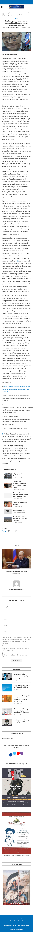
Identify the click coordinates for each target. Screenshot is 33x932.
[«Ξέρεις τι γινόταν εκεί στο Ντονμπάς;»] (8, 476)
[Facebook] (14, 2)
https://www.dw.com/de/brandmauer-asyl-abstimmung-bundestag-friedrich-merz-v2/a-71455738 (16, 389)
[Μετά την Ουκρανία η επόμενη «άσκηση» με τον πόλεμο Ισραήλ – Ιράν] (8, 495)
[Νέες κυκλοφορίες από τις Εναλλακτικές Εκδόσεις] (7, 687)
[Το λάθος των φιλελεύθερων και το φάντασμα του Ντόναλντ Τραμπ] (8, 485)
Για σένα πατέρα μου (19, 510)
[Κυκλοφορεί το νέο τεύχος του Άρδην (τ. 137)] (7, 722)
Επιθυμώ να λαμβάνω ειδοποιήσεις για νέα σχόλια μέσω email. (15, 649)
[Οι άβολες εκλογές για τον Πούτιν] (16, 559)
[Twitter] (14, 919)
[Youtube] (18, 919)
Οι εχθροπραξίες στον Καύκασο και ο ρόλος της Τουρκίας (20, 518)
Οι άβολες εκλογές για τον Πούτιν (16, 571)
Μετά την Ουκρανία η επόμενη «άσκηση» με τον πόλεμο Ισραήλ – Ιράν (20, 494)
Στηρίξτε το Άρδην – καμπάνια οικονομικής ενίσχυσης (21, 676)
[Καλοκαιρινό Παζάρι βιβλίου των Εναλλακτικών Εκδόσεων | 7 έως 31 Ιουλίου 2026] (7, 698)
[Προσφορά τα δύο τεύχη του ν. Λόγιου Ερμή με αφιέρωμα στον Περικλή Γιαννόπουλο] (7, 711)
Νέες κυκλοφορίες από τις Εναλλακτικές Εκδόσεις (22, 686)
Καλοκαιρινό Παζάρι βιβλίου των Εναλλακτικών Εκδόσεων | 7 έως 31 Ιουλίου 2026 (22, 698)
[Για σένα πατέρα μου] (8, 511)
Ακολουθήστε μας (7, 738)
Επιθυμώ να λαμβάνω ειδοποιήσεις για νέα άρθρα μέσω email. (15, 656)
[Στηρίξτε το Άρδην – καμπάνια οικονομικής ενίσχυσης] (7, 676)
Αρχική (3, 13)
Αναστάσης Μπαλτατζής (12, 27)
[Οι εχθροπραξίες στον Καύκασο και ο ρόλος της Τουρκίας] (8, 519)
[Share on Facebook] (14, 539)
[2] (18, 261)
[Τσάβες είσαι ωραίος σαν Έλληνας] (8, 504)
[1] (25, 256)
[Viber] (22, 919)
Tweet (4, 530)
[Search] (31, 7)
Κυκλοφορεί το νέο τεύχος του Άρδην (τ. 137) (22, 721)
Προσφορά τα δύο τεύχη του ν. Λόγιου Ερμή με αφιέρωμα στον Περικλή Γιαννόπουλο (22, 710)
